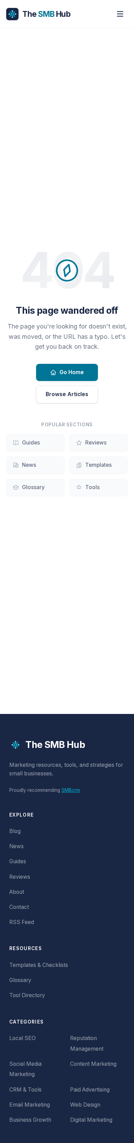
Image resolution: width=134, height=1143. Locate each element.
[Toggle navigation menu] (120, 14)
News (29, 465)
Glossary (33, 487)
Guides (31, 442)
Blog (15, 831)
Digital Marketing (91, 1120)
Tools (92, 487)
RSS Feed (21, 922)
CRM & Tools (25, 1089)
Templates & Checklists (38, 965)
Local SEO (22, 1038)
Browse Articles (67, 394)
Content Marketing (93, 1064)
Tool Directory (27, 995)
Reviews (96, 442)
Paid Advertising (90, 1089)
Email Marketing (29, 1104)
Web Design (85, 1104)
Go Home (71, 372)
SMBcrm (71, 790)
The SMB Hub (55, 744)
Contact (19, 907)
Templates (98, 465)
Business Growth (30, 1120)
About (16, 892)
